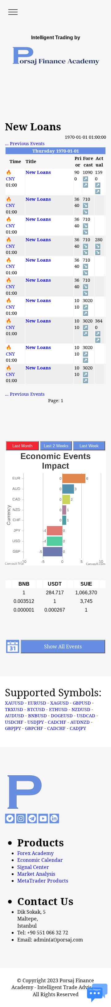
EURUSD (37, 703)
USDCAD (86, 715)
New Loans (38, 172)
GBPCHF (34, 728)
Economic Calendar (40, 860)
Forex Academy (35, 853)
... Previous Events (25, 143)
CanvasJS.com (95, 564)
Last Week (89, 446)
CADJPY (78, 728)
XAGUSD (59, 703)
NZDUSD (81, 709)
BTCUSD (36, 709)
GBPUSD (82, 703)
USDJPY (35, 722)
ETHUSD (58, 709)
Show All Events (63, 646)
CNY (10, 178)
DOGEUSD (62, 715)
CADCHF (57, 722)
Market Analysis (36, 873)
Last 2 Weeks (56, 446)
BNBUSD (37, 715)
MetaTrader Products (42, 880)
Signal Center (33, 867)
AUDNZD (80, 722)
